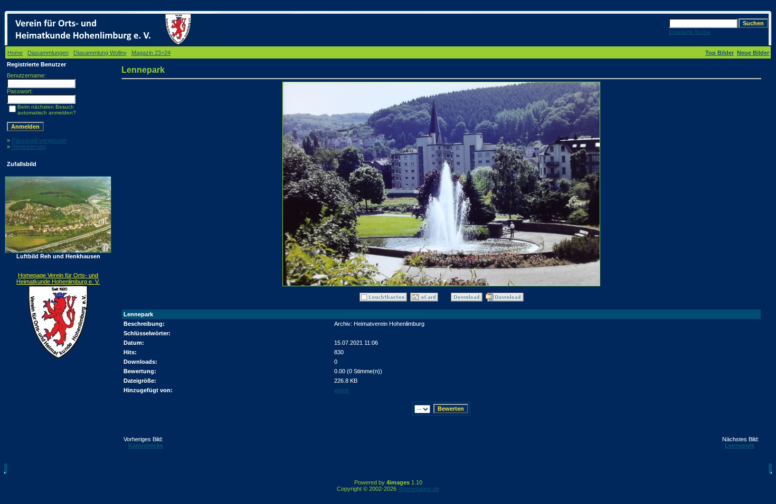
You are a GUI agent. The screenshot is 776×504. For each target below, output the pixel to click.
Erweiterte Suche (690, 32)
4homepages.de (418, 489)
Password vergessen (39, 140)
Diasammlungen (48, 53)
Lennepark (739, 445)
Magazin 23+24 (151, 53)
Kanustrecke (145, 445)
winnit (341, 390)
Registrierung (29, 146)
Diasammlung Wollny (100, 53)
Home (15, 53)
